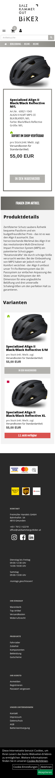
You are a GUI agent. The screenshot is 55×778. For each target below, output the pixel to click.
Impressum (16, 717)
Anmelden (15, 681)
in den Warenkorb (27, 179)
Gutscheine (16, 657)
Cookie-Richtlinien (37, 761)
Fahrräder (15, 642)
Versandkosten (17, 614)
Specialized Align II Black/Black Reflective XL (26, 414)
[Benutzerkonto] (20, 30)
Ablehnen (46, 767)
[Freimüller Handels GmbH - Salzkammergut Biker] (28, 13)
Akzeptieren (45, 772)
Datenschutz (16, 720)
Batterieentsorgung (20, 727)
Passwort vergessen (20, 688)
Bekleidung (15, 44)
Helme (27, 44)
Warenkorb (15, 607)
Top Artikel (15, 610)
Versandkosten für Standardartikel (20, 147)
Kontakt (14, 713)
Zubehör (14, 646)
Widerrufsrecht (18, 617)
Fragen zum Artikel (27, 203)
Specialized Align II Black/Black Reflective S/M (27, 348)
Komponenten (17, 649)
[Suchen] (51, 37)
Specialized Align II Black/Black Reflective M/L (27, 103)
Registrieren (16, 685)
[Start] (6, 44)
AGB (12, 724)
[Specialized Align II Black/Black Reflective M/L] (27, 72)
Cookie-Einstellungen (25, 767)
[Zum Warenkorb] (13, 31)
